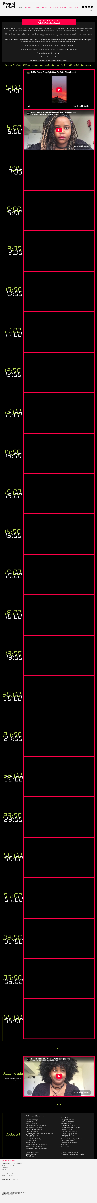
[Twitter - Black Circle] (86, 7)
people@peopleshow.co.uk (12, 1174)
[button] (92, 10)
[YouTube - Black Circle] (89, 7)
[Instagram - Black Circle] (92, 7)
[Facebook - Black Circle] (83, 7)
